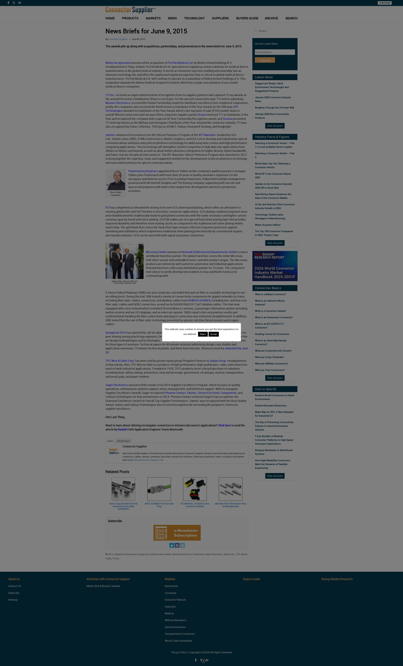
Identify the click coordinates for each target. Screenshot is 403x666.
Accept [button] (213, 334)
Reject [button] (203, 334)
